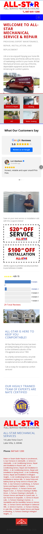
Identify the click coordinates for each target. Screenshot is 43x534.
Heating (31, 106)
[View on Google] (7, 162)
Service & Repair (12, 106)
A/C (12, 121)
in (16, 461)
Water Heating (31, 121)
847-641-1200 (32, 11)
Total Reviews (12, 304)
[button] (2, 167)
